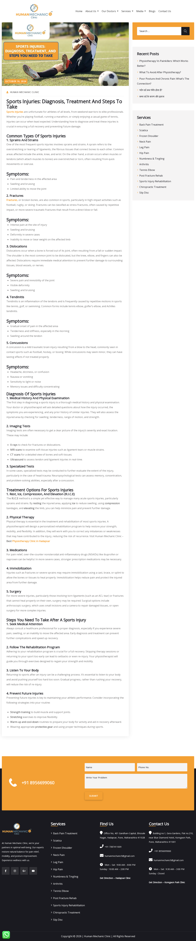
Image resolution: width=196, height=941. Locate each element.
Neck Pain (145, 141)
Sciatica (143, 130)
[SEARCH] (185, 31)
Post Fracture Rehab (151, 175)
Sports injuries (14, 111)
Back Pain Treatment (151, 124)
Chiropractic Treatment (152, 187)
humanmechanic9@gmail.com (119, 855)
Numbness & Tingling (151, 158)
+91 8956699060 (162, 851)
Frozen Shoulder (148, 136)
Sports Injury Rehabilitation (155, 181)
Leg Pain (144, 147)
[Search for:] (163, 31)
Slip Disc (144, 192)
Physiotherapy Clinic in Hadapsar (31, 541)
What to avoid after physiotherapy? (160, 72)
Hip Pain (144, 153)
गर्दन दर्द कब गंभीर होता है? (150, 90)
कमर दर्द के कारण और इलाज (151, 96)
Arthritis (144, 164)
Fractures (11, 200)
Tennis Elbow (147, 170)
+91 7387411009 (112, 846)
